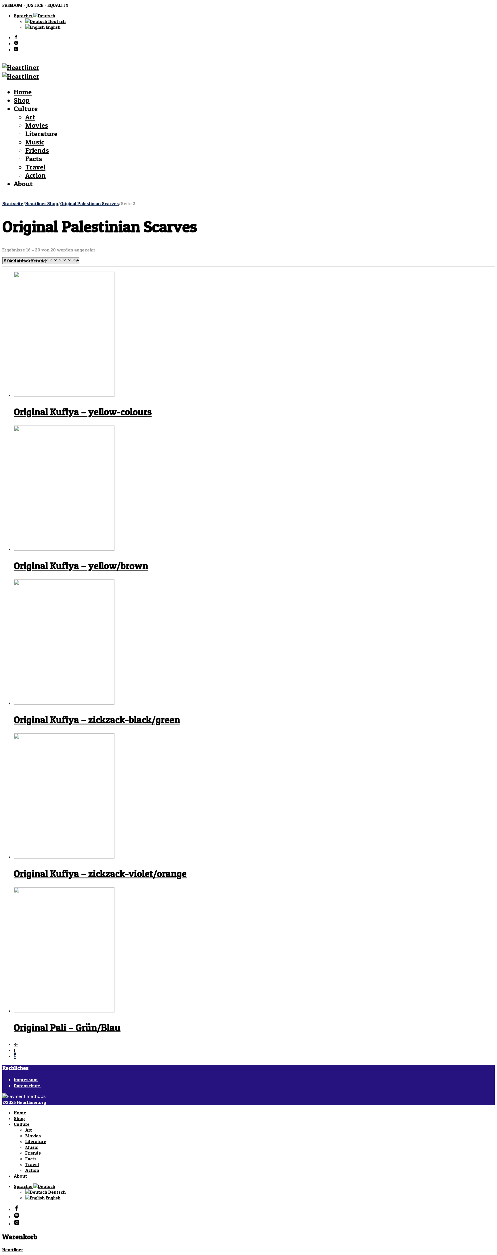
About (23, 184)
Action (35, 175)
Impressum (26, 1079)
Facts (33, 159)
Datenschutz (27, 1085)
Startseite (12, 203)
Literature (41, 133)
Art (30, 117)
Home (23, 92)
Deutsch (56, 21)
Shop (22, 100)
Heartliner (12, 1249)
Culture (26, 108)
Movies (36, 125)
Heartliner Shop (41, 203)
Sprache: (23, 15)
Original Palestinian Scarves (89, 203)
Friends (37, 150)
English (52, 27)
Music (34, 142)
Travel (35, 167)
